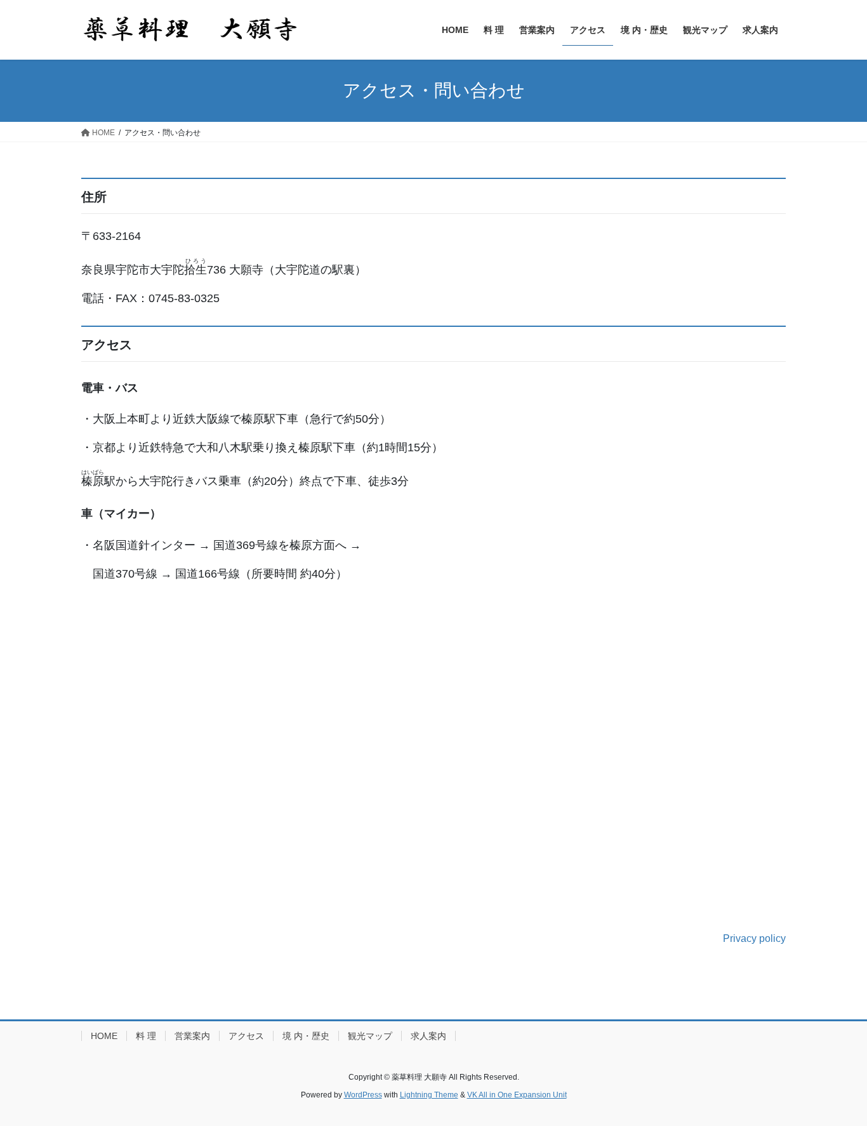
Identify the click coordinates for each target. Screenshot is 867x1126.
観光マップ (370, 1036)
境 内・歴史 (305, 1036)
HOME (104, 1036)
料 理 (146, 1036)
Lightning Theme (429, 1094)
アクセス (246, 1036)
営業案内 (192, 1036)
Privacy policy (754, 938)
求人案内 (428, 1036)
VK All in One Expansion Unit (517, 1094)
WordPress (363, 1094)
